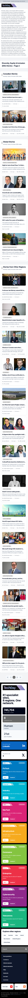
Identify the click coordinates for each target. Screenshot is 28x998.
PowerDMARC (4, 996)
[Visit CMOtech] (10, 804)
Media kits (5, 973)
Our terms (5, 979)
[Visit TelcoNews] (10, 910)
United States (7, 942)
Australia (10, 935)
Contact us (6, 959)
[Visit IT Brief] (10, 868)
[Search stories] (26, 949)
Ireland (22, 935)
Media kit (12, 777)
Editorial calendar (7, 963)
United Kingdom (16, 938)
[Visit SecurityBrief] (10, 889)
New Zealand (7, 938)
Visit (5, 777)
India (16, 935)
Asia (5, 935)
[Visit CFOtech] (10, 763)
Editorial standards (8, 966)
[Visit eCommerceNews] (10, 847)
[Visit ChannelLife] (10, 784)
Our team (5, 976)
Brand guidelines (7, 956)
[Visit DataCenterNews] (10, 826)
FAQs (4, 969)
